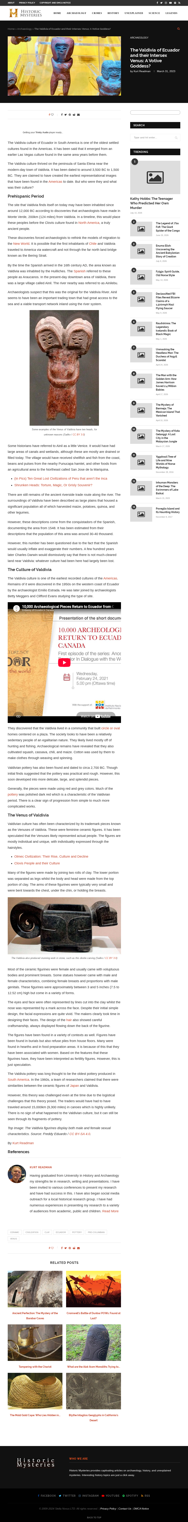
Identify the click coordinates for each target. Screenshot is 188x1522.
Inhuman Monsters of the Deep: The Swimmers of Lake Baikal (167, 488)
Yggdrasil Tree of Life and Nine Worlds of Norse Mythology (166, 462)
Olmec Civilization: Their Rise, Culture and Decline (51, 856)
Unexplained (134, 13)
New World (21, 244)
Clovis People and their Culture (37, 863)
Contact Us (124, 1508)
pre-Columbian (96, 1232)
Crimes (97, 13)
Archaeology (76, 13)
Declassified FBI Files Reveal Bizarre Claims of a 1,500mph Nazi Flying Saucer (168, 301)
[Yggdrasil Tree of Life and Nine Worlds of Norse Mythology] (141, 462)
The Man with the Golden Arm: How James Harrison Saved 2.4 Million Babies (166, 382)
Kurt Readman (142, 71)
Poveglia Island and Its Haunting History (168, 510)
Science (154, 13)
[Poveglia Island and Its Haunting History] (141, 514)
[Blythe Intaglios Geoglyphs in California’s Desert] (93, 1391)
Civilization (32, 1232)
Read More (110, 1211)
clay (47, 1232)
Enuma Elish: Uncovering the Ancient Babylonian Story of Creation (167, 251)
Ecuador (61, 1232)
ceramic (14, 1232)
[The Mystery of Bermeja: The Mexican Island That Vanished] (141, 410)
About (11, 3)
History (113, 13)
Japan (74, 1086)
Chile (93, 244)
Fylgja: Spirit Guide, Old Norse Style (168, 273)
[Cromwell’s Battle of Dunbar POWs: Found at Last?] (93, 1289)
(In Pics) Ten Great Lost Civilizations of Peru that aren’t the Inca (60, 478)
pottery (13, 794)
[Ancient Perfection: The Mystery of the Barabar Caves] (35, 1289)
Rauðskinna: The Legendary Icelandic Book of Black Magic (166, 329)
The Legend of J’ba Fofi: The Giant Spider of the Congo (168, 227)
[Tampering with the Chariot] (35, 1342)
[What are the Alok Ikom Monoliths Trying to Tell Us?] (93, 1342)
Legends (172, 13)
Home (57, 13)
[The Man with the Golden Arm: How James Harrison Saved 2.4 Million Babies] (141, 381)
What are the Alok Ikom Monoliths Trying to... (93, 1366)
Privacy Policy (27, 3)
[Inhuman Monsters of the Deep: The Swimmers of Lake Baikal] (141, 488)
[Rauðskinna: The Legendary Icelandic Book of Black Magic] (141, 329)
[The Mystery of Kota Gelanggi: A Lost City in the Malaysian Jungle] (141, 436)
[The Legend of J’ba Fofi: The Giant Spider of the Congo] (141, 229)
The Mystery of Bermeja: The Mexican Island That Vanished (168, 410)
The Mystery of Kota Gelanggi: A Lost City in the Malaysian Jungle (168, 436)
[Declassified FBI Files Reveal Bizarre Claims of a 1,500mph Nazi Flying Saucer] (141, 299)
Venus (13, 1239)
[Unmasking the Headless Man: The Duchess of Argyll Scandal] (141, 355)
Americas (55, 181)
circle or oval (110, 728)
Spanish (80, 271)
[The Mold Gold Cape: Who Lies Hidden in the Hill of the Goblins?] (35, 1391)
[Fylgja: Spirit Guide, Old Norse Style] (141, 277)
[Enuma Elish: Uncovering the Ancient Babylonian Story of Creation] (141, 251)
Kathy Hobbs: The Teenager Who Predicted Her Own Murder (151, 203)
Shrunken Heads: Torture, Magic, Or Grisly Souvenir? (53, 485)
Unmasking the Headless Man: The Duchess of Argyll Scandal (167, 355)
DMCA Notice (141, 1508)
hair (69, 1020)
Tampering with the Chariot (35, 1366)
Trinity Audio (41, 132)
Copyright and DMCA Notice (55, 3)
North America (88, 223)
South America (18, 1079)
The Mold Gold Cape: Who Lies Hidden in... (35, 1415)
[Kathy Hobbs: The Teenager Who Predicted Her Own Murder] (155, 177)
